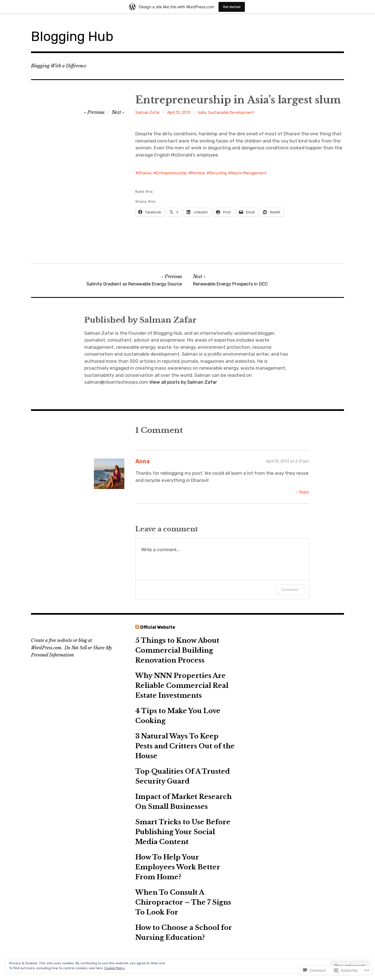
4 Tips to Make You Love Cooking (177, 716)
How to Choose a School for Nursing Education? (183, 932)
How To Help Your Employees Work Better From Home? (177, 867)
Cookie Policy (114, 968)
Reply (304, 492)
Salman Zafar (147, 112)
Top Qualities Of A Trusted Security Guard (182, 776)
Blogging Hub (72, 36)
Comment (290, 589)
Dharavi (145, 173)
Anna (142, 461)
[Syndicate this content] (137, 627)
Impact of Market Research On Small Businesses (183, 802)
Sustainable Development (231, 112)
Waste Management (249, 173)
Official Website (157, 627)
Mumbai (198, 173)
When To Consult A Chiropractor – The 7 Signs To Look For (183, 902)
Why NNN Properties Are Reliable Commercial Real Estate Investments (181, 685)
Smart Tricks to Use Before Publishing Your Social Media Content (182, 832)
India (202, 112)
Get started (231, 7)
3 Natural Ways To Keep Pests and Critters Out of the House (185, 746)
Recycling (217, 173)
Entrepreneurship (171, 173)
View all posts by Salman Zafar (183, 382)
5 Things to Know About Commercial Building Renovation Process (177, 650)
